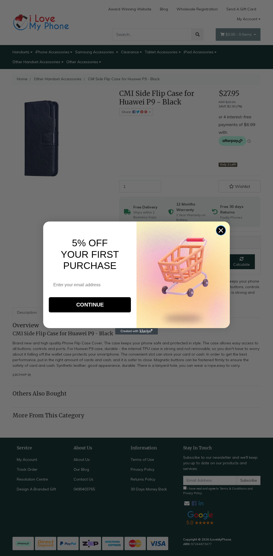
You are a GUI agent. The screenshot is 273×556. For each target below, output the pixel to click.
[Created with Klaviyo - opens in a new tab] (136, 331)
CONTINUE (90, 305)
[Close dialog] (221, 230)
